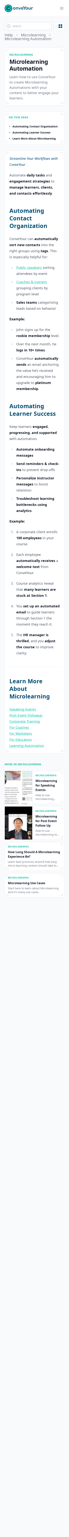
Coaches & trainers (31, 282)
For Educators (20, 739)
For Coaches (19, 727)
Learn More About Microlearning (34, 138)
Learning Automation (26, 745)
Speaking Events (22, 709)
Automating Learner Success (31, 132)
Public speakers (29, 267)
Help (9, 35)
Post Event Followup (25, 715)
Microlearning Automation (28, 39)
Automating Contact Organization (35, 126)
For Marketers (20, 733)
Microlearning (33, 35)
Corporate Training (24, 721)
